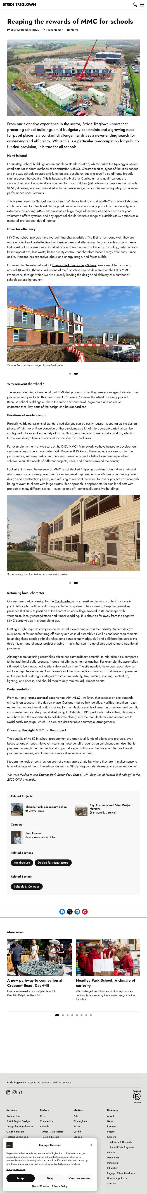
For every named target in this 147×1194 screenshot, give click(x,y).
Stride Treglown (15, 1082)
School (41, 201)
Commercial (46, 1121)
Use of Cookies (40, 1186)
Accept (20, 1178)
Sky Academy (64, 601)
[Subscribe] (20, 1092)
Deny (50, 1178)
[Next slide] (137, 331)
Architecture (22, 862)
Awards (111, 1152)
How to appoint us (117, 1178)
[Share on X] (70, 912)
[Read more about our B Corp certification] (137, 1096)
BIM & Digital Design (18, 1121)
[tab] (70, 373)
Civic (43, 1116)
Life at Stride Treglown (121, 1147)
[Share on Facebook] (62, 912)
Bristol (77, 1126)
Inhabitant (112, 1168)
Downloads (113, 1157)
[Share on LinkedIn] (77, 912)
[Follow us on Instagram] (14, 1092)
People (111, 1131)
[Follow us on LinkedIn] (8, 1092)
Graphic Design (15, 1131)
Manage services (15, 1169)
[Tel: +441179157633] (30, 841)
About (110, 1116)
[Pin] (85, 912)
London (78, 1137)
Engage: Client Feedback (121, 1173)
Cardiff (77, 1131)
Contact (111, 1183)
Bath (76, 1116)
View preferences (79, 1178)
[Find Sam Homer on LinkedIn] (34, 841)
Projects (111, 1126)
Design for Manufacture (53, 862)
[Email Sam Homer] (27, 841)
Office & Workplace (53, 1131)
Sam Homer (55, 30)
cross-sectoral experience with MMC (54, 697)
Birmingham (80, 1121)
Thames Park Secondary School (74, 265)
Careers (111, 1137)
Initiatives (112, 1162)
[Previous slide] (10, 331)
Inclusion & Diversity (120, 1142)
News (74, 30)
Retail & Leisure (50, 1137)
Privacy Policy (59, 1186)
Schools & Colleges (26, 886)
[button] (135, 4)
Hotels (45, 1126)
